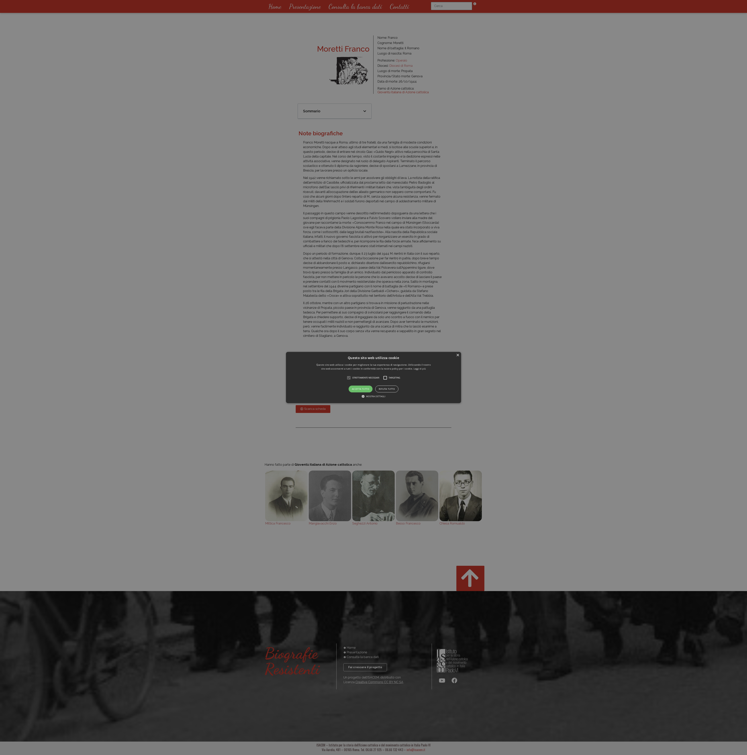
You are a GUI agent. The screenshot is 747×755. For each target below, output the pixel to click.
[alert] (373, 377)
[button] (373, 377)
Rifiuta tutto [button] (387, 388)
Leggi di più (420, 368)
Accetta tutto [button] (360, 388)
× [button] (457, 355)
